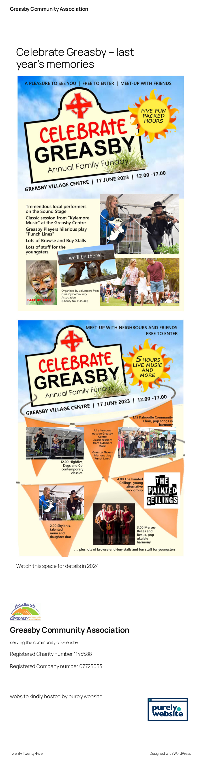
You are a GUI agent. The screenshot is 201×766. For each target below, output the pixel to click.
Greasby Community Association (49, 8)
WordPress (182, 753)
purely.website (85, 696)
